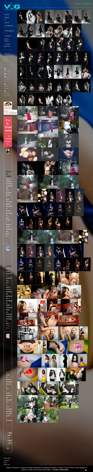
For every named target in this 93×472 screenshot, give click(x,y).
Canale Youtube (7, 94)
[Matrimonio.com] (12, 112)
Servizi (7, 23)
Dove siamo (6, 40)
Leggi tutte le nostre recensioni (8, 438)
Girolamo (7, 71)
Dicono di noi (7, 55)
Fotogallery (9, 26)
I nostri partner (7, 45)
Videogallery (9, 31)
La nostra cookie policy (60, 470)
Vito (8, 74)
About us (6, 18)
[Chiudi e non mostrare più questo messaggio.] (85, 470)
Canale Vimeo (6, 87)
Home (7, 14)
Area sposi (6, 60)
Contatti (8, 36)
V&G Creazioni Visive (7, 79)
